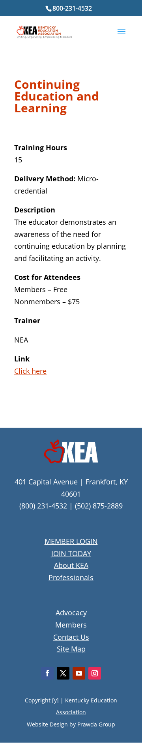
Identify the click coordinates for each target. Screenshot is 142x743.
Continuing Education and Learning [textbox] (56, 97)
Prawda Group (96, 724)
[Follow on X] (63, 673)
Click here (30, 371)
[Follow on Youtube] (79, 673)
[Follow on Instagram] (94, 673)
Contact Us (71, 637)
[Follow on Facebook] (47, 673)
